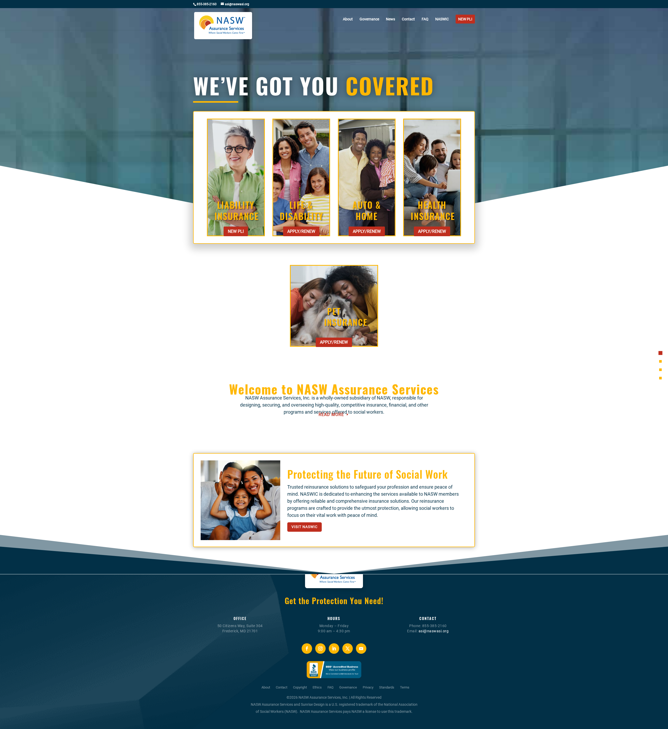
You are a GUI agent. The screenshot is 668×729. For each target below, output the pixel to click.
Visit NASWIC (304, 527)
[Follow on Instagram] (320, 648)
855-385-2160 (207, 4)
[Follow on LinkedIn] (334, 648)
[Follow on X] (347, 648)
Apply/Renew (301, 231)
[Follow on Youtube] (361, 648)
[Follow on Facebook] (307, 648)
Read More (331, 414)
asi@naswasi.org (434, 631)
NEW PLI (236, 231)
